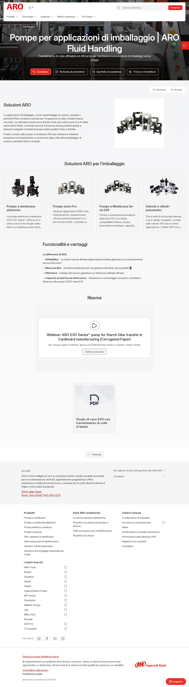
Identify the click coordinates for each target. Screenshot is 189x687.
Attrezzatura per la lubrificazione (41, 541)
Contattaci (127, 546)
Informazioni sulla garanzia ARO (139, 536)
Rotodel (28, 619)
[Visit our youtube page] (55, 638)
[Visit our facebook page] (47, 638)
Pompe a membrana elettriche (40, 522)
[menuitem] (12, 16)
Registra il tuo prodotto (134, 541)
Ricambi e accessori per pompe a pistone (90, 524)
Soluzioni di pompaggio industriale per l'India (44, 552)
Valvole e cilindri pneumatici (38, 546)
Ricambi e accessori (83, 535)
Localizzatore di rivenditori (136, 517)
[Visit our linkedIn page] (39, 638)
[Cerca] (118, 7)
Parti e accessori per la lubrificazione (92, 530)
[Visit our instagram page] (63, 638)
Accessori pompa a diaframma (89, 517)
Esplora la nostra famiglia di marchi (40, 656)
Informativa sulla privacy (35, 670)
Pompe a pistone (33, 531)
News (125, 527)
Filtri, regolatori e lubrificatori (39, 536)
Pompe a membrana (34, 517)
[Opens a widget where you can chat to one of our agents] (176, 682)
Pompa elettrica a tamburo (38, 527)
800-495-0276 (52, 495)
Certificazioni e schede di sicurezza (140, 531)
